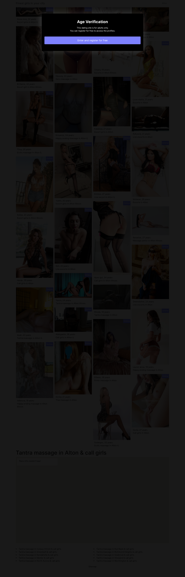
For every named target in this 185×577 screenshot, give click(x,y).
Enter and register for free (92, 40)
